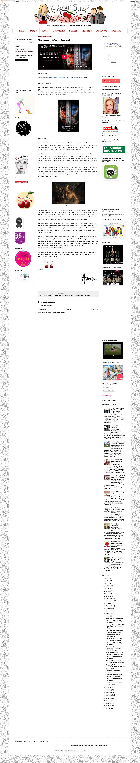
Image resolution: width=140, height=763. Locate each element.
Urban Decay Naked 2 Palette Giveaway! (118, 476)
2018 (106, 591)
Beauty (34, 31)
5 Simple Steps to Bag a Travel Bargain (117, 559)
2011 (106, 708)
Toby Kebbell (84, 77)
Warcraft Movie (70, 295)
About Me (101, 31)
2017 (106, 593)
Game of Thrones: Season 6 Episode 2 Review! (115, 675)
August (108, 608)
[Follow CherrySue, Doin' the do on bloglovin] (107, 396)
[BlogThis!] (59, 293)
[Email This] (57, 293)
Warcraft (61, 295)
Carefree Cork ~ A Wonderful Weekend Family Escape (113, 648)
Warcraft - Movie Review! (114, 618)
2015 (106, 698)
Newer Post (42, 309)
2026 (107, 578)
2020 (107, 586)
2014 (106, 701)
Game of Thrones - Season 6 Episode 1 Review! (113, 670)
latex (68, 750)
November (110, 601)
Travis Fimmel (41, 77)
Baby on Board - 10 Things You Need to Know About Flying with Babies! (118, 444)
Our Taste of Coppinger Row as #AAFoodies (114, 631)
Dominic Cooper (61, 77)
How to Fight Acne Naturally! (117, 426)
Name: (109, 54)
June (108, 613)
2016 (106, 596)
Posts (106, 387)
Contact (116, 31)
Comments (108, 390)
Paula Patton (48, 77)
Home (22, 31)
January (109, 695)
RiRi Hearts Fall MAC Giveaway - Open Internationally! (117, 462)
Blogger (82, 750)
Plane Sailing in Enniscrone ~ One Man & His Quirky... (115, 661)
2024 (107, 581)
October (109, 603)
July (107, 611)
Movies (73, 31)
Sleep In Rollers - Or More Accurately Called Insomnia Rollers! (118, 510)
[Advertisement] (22, 145)
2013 (106, 703)
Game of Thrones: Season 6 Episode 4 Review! (115, 639)
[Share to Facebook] (62, 293)
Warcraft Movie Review (82, 295)
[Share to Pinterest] (63, 293)
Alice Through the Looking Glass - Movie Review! (115, 653)
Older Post (94, 309)
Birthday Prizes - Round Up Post (116, 542)
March (108, 690)
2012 (106, 706)
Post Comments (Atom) (56, 312)
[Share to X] (60, 293)
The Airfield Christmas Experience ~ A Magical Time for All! (117, 527)
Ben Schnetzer (69, 77)
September (110, 606)
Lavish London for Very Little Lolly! (114, 683)
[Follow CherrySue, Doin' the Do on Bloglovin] (21, 173)
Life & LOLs (59, 31)
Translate (30, 51)
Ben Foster (54, 77)
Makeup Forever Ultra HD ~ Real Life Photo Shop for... (115, 626)
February (109, 692)
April (108, 687)
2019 (106, 588)
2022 (107, 583)
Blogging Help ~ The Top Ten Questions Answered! (115, 665)
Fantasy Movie (48, 295)
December (110, 598)
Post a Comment (46, 305)
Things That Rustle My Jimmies (114, 621)
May (108, 616)
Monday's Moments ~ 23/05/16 (113, 635)
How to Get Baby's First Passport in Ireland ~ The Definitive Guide (117, 411)
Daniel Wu (76, 77)
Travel (45, 31)
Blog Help (87, 31)
